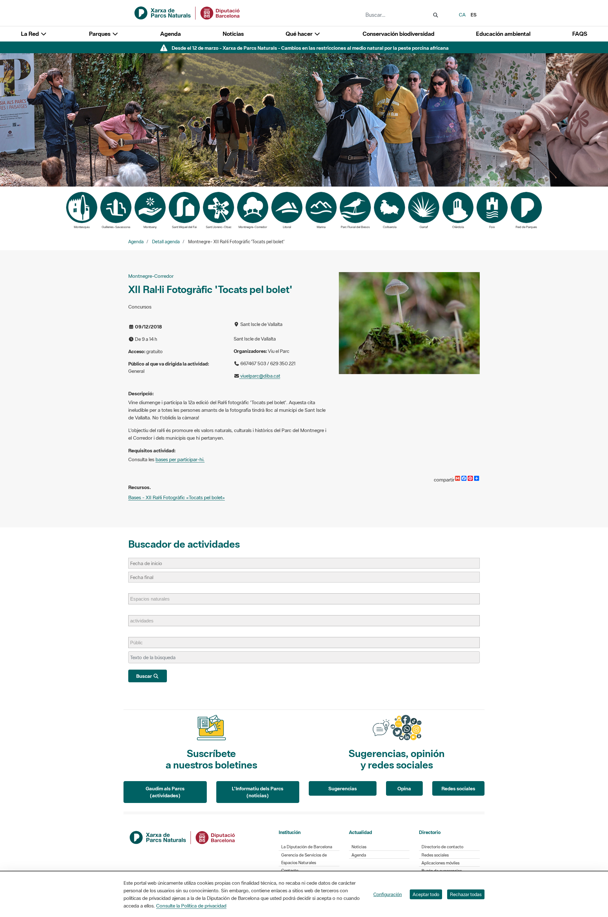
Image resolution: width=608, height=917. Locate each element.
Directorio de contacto (442, 847)
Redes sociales (458, 788)
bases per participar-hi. (180, 459)
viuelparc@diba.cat (259, 376)
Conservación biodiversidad (398, 33)
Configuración (387, 894)
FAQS (579, 33)
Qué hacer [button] (300, 33)
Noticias (233, 33)
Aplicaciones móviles (440, 863)
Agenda (170, 33)
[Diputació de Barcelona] (182, 837)
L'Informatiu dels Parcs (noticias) (257, 792)
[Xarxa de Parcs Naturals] (187, 12)
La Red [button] (30, 33)
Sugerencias (342, 788)
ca (462, 14)
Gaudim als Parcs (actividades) (165, 792)
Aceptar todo (426, 894)
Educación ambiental (503, 33)
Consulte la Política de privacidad (191, 905)
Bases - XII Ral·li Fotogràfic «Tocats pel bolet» (176, 497)
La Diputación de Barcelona (306, 847)
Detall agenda (166, 242)
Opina (404, 788)
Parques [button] (100, 33)
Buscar (144, 676)
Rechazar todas (466, 894)
